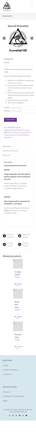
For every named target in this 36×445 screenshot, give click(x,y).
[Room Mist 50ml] (18, 294)
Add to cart (10, 120)
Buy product (17, 284)
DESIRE (7, 108)
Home (6, 365)
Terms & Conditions (11, 370)
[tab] (18, 146)
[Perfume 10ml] (18, 326)
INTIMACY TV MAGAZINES (14, 396)
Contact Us (8, 374)
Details (20, 284)
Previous (4, 38)
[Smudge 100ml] (18, 264)
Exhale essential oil (10, 135)
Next (32, 38)
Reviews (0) (7, 155)
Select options (17, 317)
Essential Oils (26, 132)
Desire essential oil (14, 132)
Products (7, 392)
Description (7, 146)
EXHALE (7, 111)
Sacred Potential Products (20, 130)
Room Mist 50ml (17, 304)
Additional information (11, 151)
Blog (5, 401)
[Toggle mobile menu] (32, 3)
